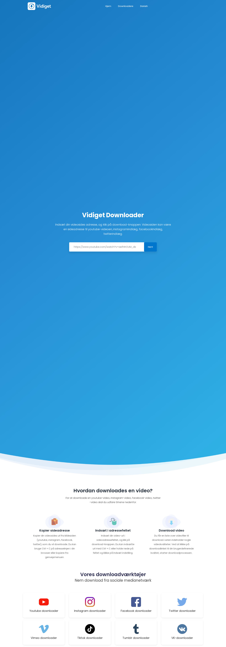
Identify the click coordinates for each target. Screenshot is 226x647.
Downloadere (125, 6)
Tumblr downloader (136, 638)
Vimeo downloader (44, 638)
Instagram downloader (90, 611)
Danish (144, 6)
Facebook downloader (136, 611)
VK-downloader (182, 638)
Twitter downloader (182, 611)
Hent (150, 246)
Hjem (108, 6)
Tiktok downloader (90, 638)
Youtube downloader (44, 611)
